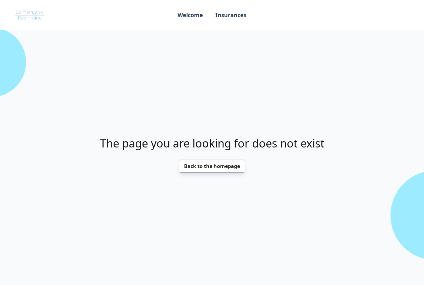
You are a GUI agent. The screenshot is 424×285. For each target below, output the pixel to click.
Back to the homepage (212, 166)
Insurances (230, 15)
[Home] (30, 14)
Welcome (190, 15)
